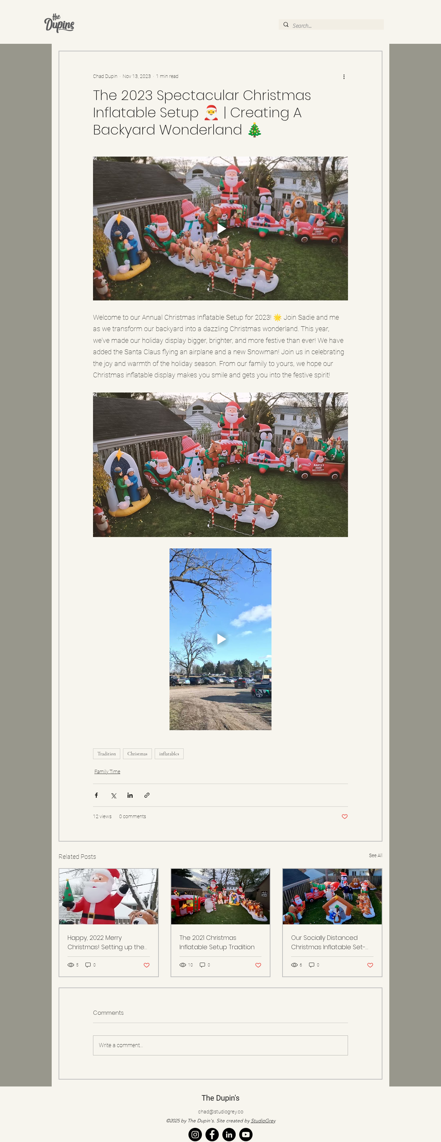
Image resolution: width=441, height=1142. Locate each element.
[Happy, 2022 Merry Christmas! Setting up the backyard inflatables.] (108, 896)
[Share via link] (147, 795)
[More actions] (344, 76)
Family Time (107, 771)
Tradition (107, 754)
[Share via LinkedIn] (130, 795)
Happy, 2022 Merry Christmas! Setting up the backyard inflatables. (106, 942)
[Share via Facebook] (96, 795)
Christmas (137, 754)
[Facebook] (212, 1134)
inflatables (169, 754)
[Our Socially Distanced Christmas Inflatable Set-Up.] (332, 896)
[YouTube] (246, 1134)
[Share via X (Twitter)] (113, 795)
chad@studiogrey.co (220, 1112)
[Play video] (220, 228)
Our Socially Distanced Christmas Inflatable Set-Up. (328, 942)
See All (375, 855)
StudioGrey (263, 1121)
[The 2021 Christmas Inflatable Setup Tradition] (220, 896)
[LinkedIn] (229, 1134)
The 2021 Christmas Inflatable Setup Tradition (217, 942)
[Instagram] (195, 1134)
